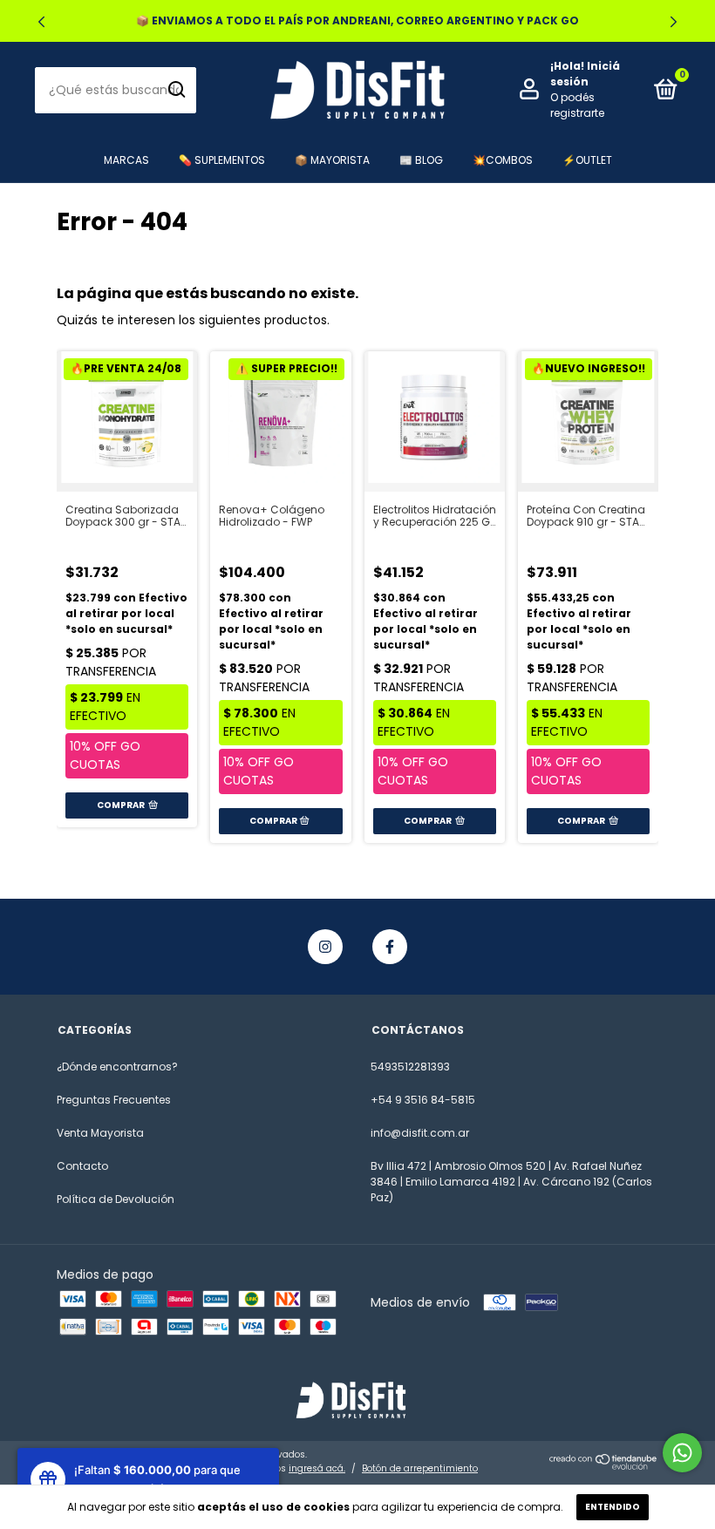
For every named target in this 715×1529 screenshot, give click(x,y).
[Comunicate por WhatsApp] (682, 1452)
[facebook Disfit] (389, 946)
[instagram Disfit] (325, 946)
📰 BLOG (421, 160)
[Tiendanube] (603, 1465)
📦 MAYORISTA (332, 160)
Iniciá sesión (585, 73)
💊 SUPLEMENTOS (222, 160)
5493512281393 (410, 1066)
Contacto (82, 1166)
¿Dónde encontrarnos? (117, 1066)
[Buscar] (175, 89)
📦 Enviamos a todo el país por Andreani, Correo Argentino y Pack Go (357, 20)
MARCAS (126, 160)
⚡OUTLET (587, 160)
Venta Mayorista (100, 1132)
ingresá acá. (317, 1468)
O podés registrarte (577, 105)
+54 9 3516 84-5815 (423, 1099)
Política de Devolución (115, 1199)
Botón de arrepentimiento (420, 1468)
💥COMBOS (503, 160)
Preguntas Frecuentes (114, 1099)
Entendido (612, 1506)
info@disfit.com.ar (420, 1132)
